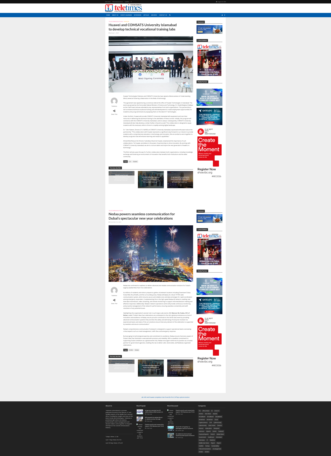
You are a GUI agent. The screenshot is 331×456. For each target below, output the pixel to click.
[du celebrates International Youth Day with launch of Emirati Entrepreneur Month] (170, 435)
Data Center (212, 425)
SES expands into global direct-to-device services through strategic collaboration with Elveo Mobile (154, 420)
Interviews (108, 1)
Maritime (212, 440)
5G (199, 411)
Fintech (213, 434)
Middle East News (204, 443)
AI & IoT (217, 411)
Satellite (127, 1)
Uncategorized (217, 449)
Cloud (216, 419)
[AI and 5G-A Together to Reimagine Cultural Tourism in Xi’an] (170, 428)
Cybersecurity (217, 422)
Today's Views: (110, 436)
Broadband (202, 416)
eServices (201, 431)
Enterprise (216, 428)
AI (211, 411)
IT (131, 1)
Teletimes (114, 106)
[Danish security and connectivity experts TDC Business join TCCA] (121, 173)
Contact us (163, 15)
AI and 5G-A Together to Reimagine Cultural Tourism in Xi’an (184, 428)
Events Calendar (126, 15)
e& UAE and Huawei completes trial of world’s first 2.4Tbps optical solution (166, 397)
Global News (220, 434)
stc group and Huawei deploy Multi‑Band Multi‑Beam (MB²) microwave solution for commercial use (180, 180)
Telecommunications (117, 1)
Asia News (208, 414)
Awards (215, 414)
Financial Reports (204, 434)
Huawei (135, 161)
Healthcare (211, 437)
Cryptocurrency (203, 422)
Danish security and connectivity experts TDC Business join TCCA (121, 177)
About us (115, 15)
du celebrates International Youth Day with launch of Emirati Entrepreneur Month (151, 179)
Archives (154, 15)
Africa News (206, 411)
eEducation (208, 428)
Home (108, 15)
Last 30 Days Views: (112, 443)
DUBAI (131, 350)
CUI (130, 161)
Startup (207, 446)
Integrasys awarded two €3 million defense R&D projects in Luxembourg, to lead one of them (154, 412)
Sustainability (215, 446)
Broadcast (202, 419)
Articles (146, 15)
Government (202, 437)
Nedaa (137, 350)
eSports (208, 431)
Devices (219, 425)
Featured (220, 431)
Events (214, 431)
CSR (210, 422)
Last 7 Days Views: (111, 440)
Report (213, 443)
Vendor (126, 21)
